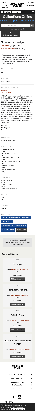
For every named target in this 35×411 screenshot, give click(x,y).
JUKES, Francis (8, 48)
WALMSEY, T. (14, 320)
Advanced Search (18, 29)
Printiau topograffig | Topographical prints (16, 217)
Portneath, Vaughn (17, 289)
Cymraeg (31, 2)
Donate (3, 2)
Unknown (5, 45)
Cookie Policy (19, 407)
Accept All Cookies (18, 409)
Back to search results (10, 35)
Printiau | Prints (7, 221)
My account (30, 5)
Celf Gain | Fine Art (8, 229)
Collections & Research (11, 12)
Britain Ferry (17, 315)
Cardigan (17, 264)
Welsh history (21, 229)
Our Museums (5, 6)
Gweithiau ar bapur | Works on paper (14, 225)
